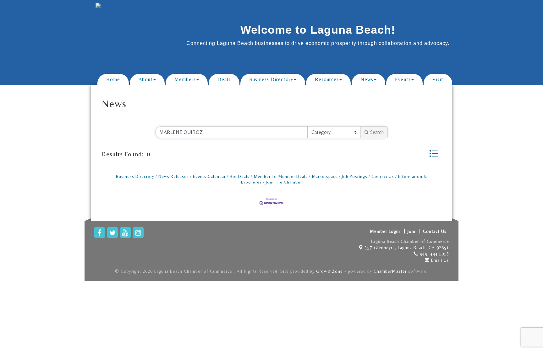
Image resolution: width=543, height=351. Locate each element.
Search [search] (377, 132)
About (146, 79)
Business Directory (271, 79)
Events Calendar (209, 176)
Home (113, 79)
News (366, 79)
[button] (433, 153)
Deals (224, 79)
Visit (437, 79)
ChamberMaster (390, 271)
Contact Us (382, 176)
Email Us (439, 260)
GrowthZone (329, 271)
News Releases (173, 176)
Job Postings (354, 176)
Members (185, 79)
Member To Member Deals (281, 176)
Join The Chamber (284, 181)
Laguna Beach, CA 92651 (407, 247)
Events (403, 79)
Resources (327, 79)
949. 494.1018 (433, 253)
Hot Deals (240, 176)
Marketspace (325, 176)
